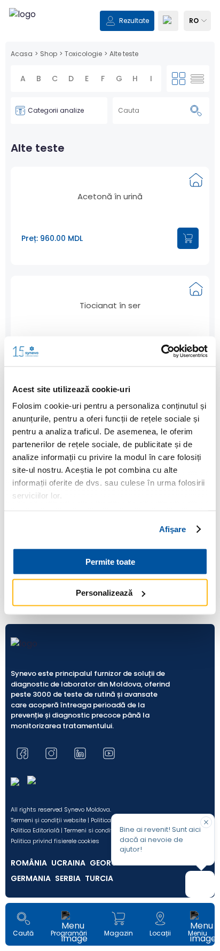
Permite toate (110, 561)
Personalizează (104, 592)
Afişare (172, 529)
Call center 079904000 (110, 710)
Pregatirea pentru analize (110, 680)
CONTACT (36, 655)
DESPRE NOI (38, 635)
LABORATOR (39, 615)
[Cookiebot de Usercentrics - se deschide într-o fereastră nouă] (161, 351)
